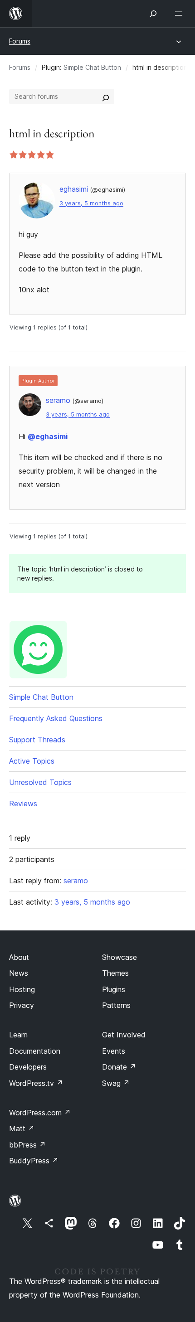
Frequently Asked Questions (55, 718)
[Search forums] (105, 96)
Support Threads (37, 739)
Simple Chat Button (92, 67)
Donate (119, 1066)
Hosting (22, 989)
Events (113, 1051)
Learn (18, 1034)
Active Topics (31, 760)
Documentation (34, 1051)
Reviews (23, 803)
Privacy (21, 1005)
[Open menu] (180, 13)
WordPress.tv (36, 1083)
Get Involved (124, 1034)
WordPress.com (40, 1112)
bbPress (27, 1144)
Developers (28, 1066)
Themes (115, 973)
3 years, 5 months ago (91, 203)
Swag (116, 1083)
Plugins (113, 989)
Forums (19, 41)
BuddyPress (33, 1160)
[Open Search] (153, 13)
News (18, 973)
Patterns (116, 1005)
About (19, 957)
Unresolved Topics (40, 782)
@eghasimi (48, 436)
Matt (21, 1128)
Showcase (119, 957)
